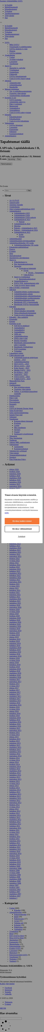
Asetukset (21, 536)
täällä (7, 513)
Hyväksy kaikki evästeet (22, 521)
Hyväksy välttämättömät (22, 529)
